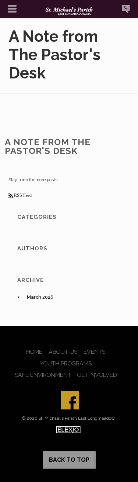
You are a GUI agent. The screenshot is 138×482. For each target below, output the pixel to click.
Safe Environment (43, 375)
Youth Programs (66, 364)
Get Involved (97, 375)
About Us (63, 352)
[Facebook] (70, 400)
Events (94, 352)
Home (34, 352)
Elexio (68, 429)
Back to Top (69, 459)
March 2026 (40, 297)
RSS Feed (22, 195)
